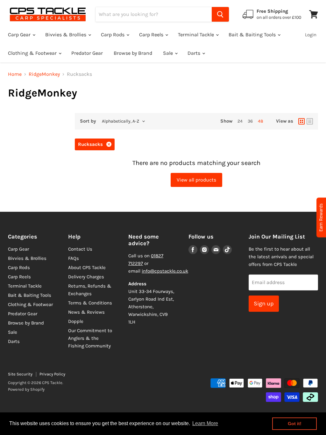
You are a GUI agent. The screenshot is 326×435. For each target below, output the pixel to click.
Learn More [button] (205, 423)
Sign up (264, 303)
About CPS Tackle (87, 267)
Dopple (75, 321)
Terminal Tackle (196, 35)
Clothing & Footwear (33, 53)
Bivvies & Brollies (66, 35)
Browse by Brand (133, 53)
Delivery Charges (86, 277)
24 (240, 121)
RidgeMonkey (44, 74)
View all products (196, 180)
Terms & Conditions (90, 303)
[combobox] (154, 14)
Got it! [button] (294, 423)
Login (310, 35)
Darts (195, 53)
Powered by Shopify (26, 389)
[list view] (310, 121)
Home (15, 74)
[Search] (220, 14)
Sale (168, 53)
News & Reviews (86, 312)
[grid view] (301, 121)
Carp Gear (20, 35)
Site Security (20, 374)
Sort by (88, 121)
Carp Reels (152, 35)
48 (260, 121)
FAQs (73, 258)
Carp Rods (113, 35)
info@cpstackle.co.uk (165, 271)
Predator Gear (87, 53)
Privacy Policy (52, 374)
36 (250, 121)
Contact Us (80, 249)
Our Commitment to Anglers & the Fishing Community (90, 338)
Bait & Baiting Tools (253, 35)
